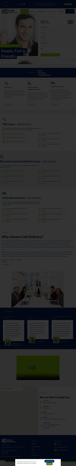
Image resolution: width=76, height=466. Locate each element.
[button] (49, 461)
